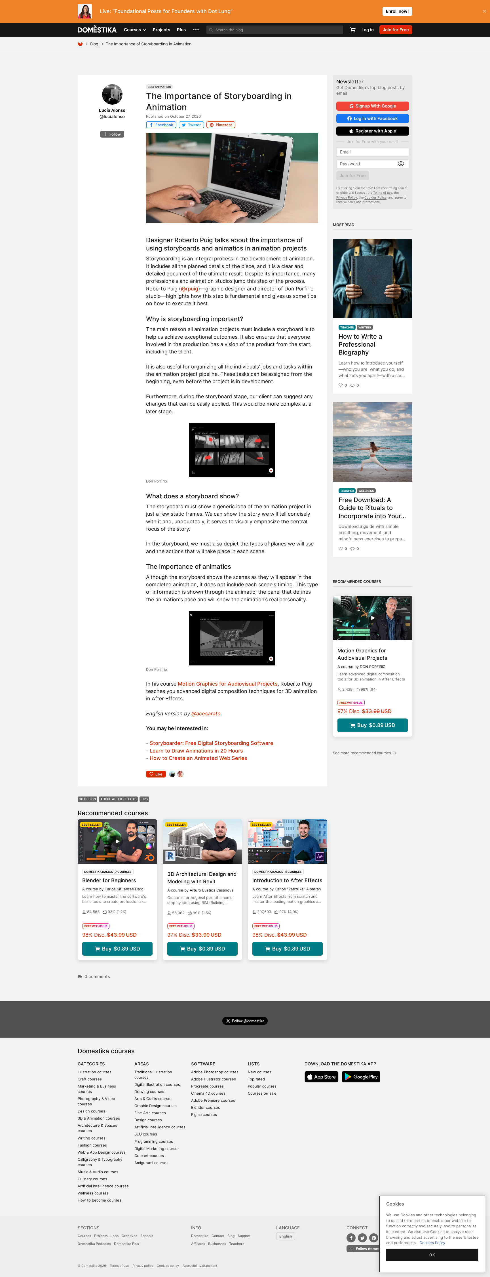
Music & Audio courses (98, 1171)
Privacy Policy (346, 197)
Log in (368, 29)
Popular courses (262, 1086)
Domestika (199, 1236)
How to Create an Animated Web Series (198, 758)
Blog (94, 43)
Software (203, 1064)
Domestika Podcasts (94, 1244)
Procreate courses (207, 1086)
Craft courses (90, 1079)
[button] (196, 30)
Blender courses (205, 1107)
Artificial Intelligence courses (103, 1186)
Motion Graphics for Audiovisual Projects (228, 684)
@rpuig (189, 289)
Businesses (217, 1244)
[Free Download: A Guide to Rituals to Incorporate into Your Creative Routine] (372, 442)
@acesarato (206, 714)
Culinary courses (92, 1179)
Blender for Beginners (109, 880)
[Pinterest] (373, 1237)
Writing (364, 327)
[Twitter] (362, 1237)
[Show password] (401, 164)
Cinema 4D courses (208, 1093)
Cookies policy (168, 1266)
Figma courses (204, 1114)
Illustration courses (94, 1072)
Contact (218, 1236)
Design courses (91, 1111)
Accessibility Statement (200, 1266)
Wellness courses (93, 1193)
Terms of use (382, 193)
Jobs (115, 1236)
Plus (181, 29)
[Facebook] (351, 1237)
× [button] (484, 11)
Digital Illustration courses (157, 1084)
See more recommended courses (364, 753)
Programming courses (153, 1141)
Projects (161, 29)
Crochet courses (149, 1155)
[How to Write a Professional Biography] (372, 278)
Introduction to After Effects (287, 880)
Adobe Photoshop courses (214, 1072)
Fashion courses (92, 1145)
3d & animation (159, 86)
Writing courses (91, 1138)
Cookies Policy (375, 197)
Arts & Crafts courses (153, 1098)
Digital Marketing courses (156, 1148)
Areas (141, 1064)
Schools (146, 1236)
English (285, 1236)
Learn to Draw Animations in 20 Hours (196, 751)
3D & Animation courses (99, 1118)
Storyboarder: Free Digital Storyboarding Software (211, 743)
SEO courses (145, 1134)
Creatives (129, 1236)
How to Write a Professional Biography (360, 344)
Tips (144, 799)
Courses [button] (133, 29)
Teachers (236, 1244)
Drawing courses (149, 1091)
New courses (259, 1072)
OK (432, 1255)
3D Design (87, 799)
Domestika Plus (126, 1244)
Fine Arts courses (150, 1112)
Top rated (256, 1079)
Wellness (366, 490)
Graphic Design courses (155, 1105)
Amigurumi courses (151, 1162)
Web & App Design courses (102, 1152)
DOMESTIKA (97, 30)
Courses (84, 1236)
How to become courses (99, 1200)
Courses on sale (262, 1093)
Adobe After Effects (118, 799)
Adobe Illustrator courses (213, 1079)
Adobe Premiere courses (213, 1100)
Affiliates (198, 1244)
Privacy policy (142, 1266)
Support (244, 1236)
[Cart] (352, 30)
